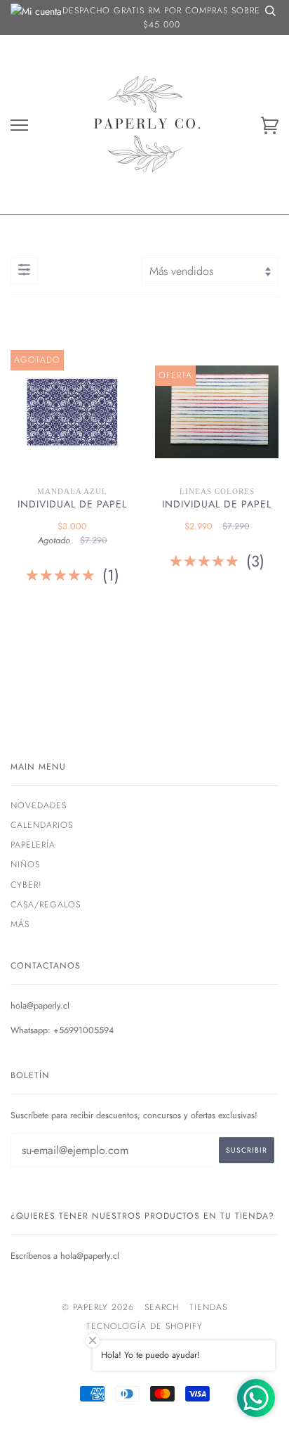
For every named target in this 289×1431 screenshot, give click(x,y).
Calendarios (42, 825)
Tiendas (208, 1307)
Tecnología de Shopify (144, 1326)
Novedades (39, 805)
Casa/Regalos (46, 904)
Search (161, 1307)
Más (20, 924)
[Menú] (19, 125)
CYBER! (26, 885)
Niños (25, 864)
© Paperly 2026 (98, 1307)
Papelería (33, 844)
